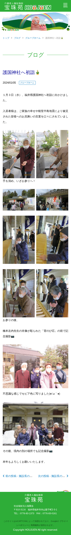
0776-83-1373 (27, 513)
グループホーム (27, 83)
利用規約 (35, 525)
